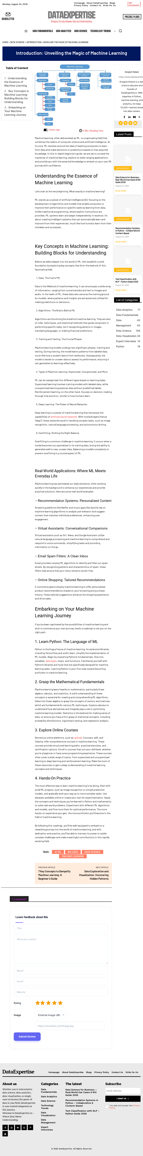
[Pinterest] (30, 1127)
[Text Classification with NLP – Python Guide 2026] (128, 261)
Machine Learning (73, 856)
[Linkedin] (129, 116)
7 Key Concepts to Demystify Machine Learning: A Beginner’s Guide (54, 875)
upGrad (78, 737)
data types (51, 660)
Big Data (73, 851)
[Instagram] (125, 123)
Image (17, 1015)
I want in (121, 1098)
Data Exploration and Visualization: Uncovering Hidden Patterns (93, 875)
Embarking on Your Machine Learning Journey (15, 111)
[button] (120, 30)
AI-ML (58, 851)
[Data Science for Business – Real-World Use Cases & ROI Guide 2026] (128, 159)
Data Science (17, 42)
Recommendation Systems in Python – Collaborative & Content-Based (127, 230)
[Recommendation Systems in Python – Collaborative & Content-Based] (128, 210)
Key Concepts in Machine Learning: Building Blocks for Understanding (16, 96)
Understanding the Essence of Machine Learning (15, 82)
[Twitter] (139, 116)
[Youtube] (135, 123)
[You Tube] (5, 1133)
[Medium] (134, 116)
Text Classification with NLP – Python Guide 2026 (126, 280)
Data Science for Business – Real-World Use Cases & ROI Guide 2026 (127, 180)
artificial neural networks (64, 416)
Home (5, 42)
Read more (121, 191)
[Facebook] (124, 116)
